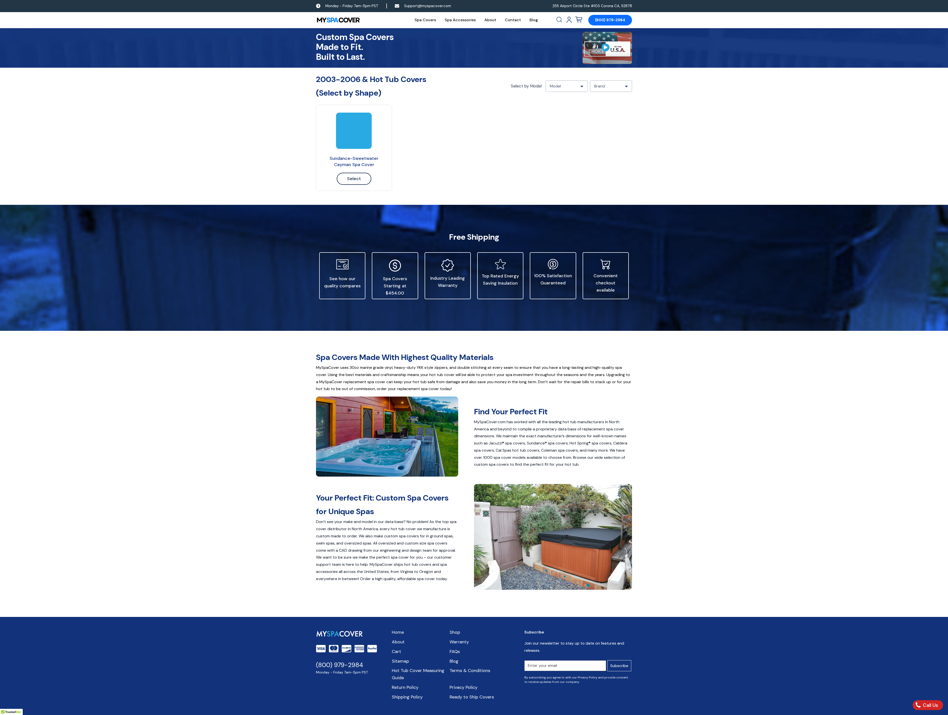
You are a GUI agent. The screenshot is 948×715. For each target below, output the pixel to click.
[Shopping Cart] (578, 20)
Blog (534, 19)
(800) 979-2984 (610, 20)
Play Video (607, 48)
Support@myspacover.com (427, 5)
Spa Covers (425, 19)
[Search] (559, 20)
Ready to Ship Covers (472, 697)
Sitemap (400, 661)
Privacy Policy (463, 687)
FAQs (455, 651)
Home (398, 632)
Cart (396, 651)
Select (354, 179)
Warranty (459, 642)
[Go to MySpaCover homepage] (338, 20)
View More (354, 130)
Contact (513, 19)
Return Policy (405, 687)
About (490, 19)
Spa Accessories (460, 19)
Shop (455, 632)
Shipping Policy (407, 697)
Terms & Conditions (470, 670)
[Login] (569, 20)
